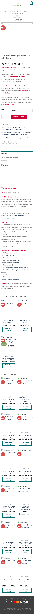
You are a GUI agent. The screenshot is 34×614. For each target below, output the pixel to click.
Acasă (5, 11)
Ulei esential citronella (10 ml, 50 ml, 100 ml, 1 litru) (9, 507)
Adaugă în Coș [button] (25, 514)
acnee (7, 132)
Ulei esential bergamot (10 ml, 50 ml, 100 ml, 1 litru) (8, 543)
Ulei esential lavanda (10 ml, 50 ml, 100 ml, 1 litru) (9, 435)
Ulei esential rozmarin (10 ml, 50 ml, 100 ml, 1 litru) (25, 435)
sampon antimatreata (22, 136)
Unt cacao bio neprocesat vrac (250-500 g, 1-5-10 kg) (8, 358)
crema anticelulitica (15, 132)
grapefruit (21, 215)
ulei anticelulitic (10, 138)
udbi (30, 599)
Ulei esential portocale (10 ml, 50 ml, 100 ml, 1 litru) (25, 579)
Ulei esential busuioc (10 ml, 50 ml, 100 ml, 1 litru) (9, 399)
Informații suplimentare (9, 157)
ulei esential (17, 138)
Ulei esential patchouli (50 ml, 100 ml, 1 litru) (9, 578)
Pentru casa (18, 127)
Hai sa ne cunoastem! (9, 608)
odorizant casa (24, 134)
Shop (11, 11)
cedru (15, 215)
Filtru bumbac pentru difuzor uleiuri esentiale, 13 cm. (25, 507)
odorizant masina (6, 136)
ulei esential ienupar (26, 138)
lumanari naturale (15, 134)
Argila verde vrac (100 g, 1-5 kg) (25, 321)
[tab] (17, 153)
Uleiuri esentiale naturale (17, 129)
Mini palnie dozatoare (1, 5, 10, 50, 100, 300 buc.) (25, 399)
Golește (30, 107)
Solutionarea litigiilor (15, 611)
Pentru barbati (17, 13)
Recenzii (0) (5, 161)
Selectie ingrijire (23, 11)
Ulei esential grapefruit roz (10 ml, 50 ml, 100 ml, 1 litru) (25, 543)
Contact (28, 609)
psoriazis (13, 136)
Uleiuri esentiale (5, 129)
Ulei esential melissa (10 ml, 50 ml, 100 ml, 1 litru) (25, 471)
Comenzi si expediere (24, 608)
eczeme (8, 134)
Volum (3, 109)
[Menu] (2, 3)
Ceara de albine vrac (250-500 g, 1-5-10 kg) (8, 322)
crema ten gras (24, 132)
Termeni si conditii (18, 609)
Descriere (4, 153)
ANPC (25, 611)
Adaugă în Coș (19, 117)
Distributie (6, 609)
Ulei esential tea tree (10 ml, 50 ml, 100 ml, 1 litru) (9, 471)
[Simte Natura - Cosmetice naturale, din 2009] (17, 3)
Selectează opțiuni (8, 329)
